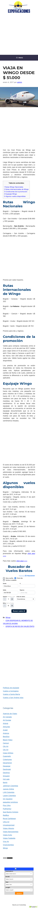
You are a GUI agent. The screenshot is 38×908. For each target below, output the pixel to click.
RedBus (6, 815)
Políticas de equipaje (11, 688)
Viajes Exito (7, 835)
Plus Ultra (7, 805)
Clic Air (5, 746)
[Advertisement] (19, 34)
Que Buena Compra (10, 812)
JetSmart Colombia (10, 786)
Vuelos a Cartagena (11, 691)
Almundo (6, 727)
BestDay (6, 737)
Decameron (7, 763)
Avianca (6, 733)
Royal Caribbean (9, 819)
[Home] (19, 869)
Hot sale (6, 779)
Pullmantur (7, 809)
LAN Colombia (8, 792)
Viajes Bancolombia (10, 832)
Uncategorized (8, 825)
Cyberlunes (7, 759)
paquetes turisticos (10, 802)
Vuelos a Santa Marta (11, 694)
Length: (7, 887)
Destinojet (7, 769)
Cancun (6, 743)
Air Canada (7, 717)
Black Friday (7, 740)
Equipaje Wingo (10, 194)
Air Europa (7, 720)
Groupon (6, 776)
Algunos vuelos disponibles (15, 196)
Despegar (6, 766)
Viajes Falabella (9, 838)
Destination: (9, 871)
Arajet (5, 730)
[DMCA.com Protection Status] (8, 858)
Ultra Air (6, 822)
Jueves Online (8, 789)
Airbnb (5, 723)
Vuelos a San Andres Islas (13, 698)
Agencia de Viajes (10, 714)
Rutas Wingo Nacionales (13, 187)
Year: (6, 882)
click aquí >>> (21, 561)
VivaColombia (8, 845)
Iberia (5, 782)
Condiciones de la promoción (15, 192)
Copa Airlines (8, 753)
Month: (7, 876)
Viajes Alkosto (8, 828)
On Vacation (7, 799)
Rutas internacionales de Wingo (16, 189)
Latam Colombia (9, 796)
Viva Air (6, 841)
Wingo (8, 617)
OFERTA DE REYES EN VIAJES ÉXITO (20, 626)
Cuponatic (7, 756)
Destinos (6, 773)
